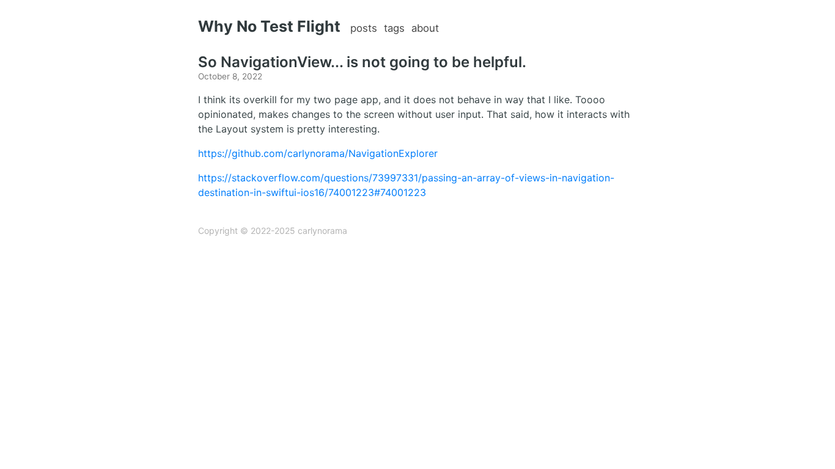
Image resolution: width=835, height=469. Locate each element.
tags (394, 28)
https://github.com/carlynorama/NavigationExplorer (318, 153)
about (425, 28)
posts (363, 28)
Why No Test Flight (269, 26)
